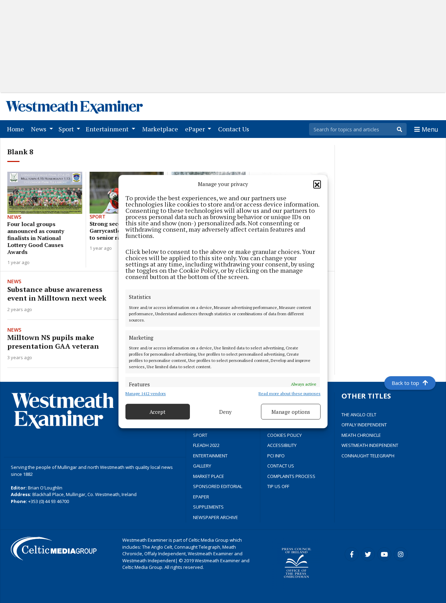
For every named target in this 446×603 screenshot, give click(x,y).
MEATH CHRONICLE (361, 435)
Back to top (405, 382)
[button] (317, 183)
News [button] (39, 129)
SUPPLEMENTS (208, 507)
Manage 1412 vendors (145, 393)
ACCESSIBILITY (282, 445)
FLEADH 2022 (206, 445)
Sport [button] (67, 129)
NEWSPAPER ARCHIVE (215, 517)
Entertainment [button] (108, 129)
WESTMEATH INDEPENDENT (369, 445)
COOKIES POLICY (284, 435)
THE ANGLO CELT (358, 414)
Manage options (290, 411)
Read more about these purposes (290, 393)
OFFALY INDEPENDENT (364, 425)
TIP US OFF (278, 486)
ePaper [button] (195, 129)
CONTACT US (280, 466)
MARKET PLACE (208, 476)
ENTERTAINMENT (210, 456)
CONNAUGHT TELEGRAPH (367, 456)
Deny (225, 411)
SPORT (200, 435)
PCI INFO (276, 456)
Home (17, 128)
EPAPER (201, 497)
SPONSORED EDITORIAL (217, 486)
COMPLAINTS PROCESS (291, 476)
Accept (157, 411)
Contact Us (235, 128)
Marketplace (161, 128)
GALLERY (202, 466)
